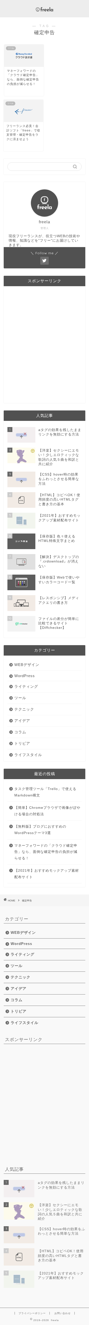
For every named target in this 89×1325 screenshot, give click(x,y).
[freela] (44, 10)
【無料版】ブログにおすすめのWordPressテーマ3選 (40, 830)
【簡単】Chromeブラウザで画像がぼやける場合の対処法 (47, 811)
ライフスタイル (28, 755)
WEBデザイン (26, 664)
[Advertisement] (44, 346)
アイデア (22, 720)
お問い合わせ (62, 1313)
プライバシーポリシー (32, 1313)
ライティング (26, 686)
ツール (20, 698)
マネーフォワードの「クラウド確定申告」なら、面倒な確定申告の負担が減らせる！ (45, 852)
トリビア (22, 743)
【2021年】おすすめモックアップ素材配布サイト (46, 874)
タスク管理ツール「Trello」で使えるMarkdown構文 (45, 792)
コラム (20, 732)
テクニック (24, 709)
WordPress (24, 676)
